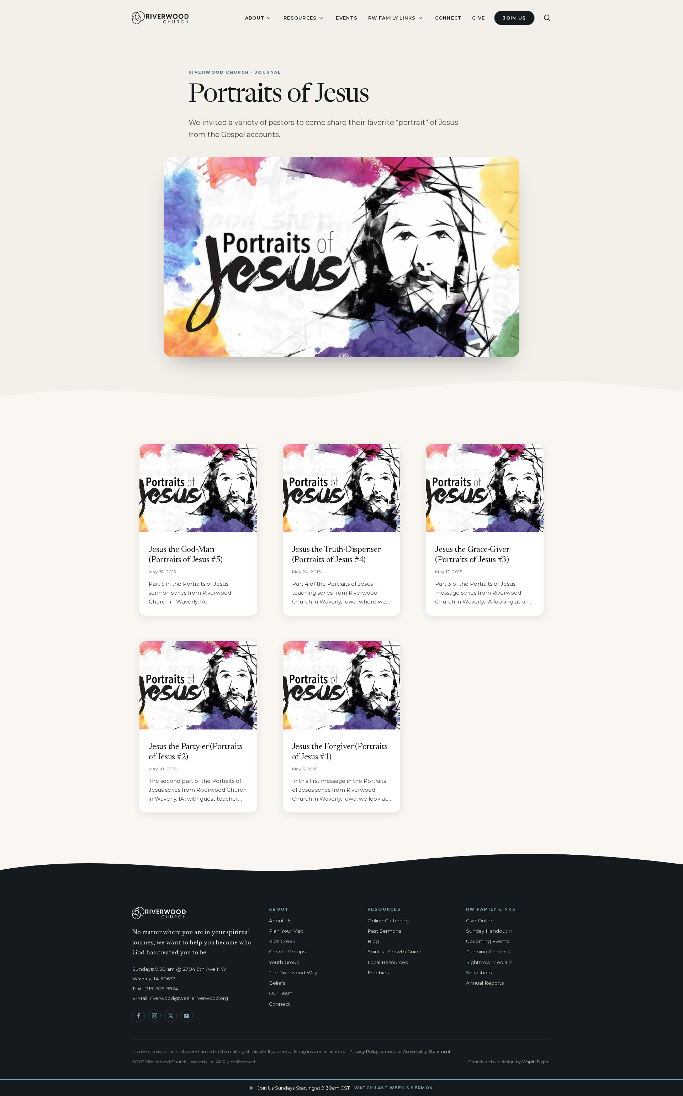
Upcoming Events (487, 941)
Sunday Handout (490, 931)
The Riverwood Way (293, 972)
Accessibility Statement (427, 1051)
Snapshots (479, 972)
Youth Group (284, 962)
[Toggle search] (547, 18)
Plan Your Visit (286, 931)
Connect (448, 18)
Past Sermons (384, 931)
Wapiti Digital (536, 1061)
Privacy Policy (363, 1051)
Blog (373, 941)
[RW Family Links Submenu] (420, 18)
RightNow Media (490, 962)
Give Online (480, 920)
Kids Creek (282, 941)
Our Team (280, 993)
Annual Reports (485, 983)
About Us (280, 920)
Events (347, 18)
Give (478, 18)
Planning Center (490, 952)
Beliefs (277, 983)
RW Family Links (392, 18)
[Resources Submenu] (321, 18)
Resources (300, 18)
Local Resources (387, 962)
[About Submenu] (268, 18)
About (254, 18)
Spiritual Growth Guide (394, 951)
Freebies (378, 972)
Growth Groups (287, 951)
